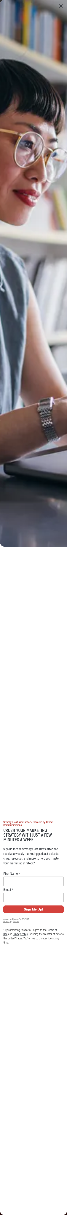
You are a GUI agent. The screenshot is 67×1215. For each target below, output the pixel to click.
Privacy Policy (20, 934)
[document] (33, 607)
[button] (61, 6)
